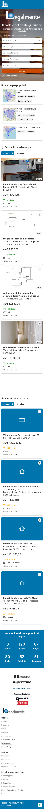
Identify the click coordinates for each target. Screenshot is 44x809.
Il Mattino (4, 779)
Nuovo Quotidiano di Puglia (12, 790)
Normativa (5, 756)
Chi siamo (5, 721)
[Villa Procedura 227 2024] (22, 420)
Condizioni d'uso (8, 739)
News (3, 729)
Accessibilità (6, 736)
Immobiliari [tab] (8, 153)
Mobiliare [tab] (22, 35)
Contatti (4, 732)
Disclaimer (5, 725)
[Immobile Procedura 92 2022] (22, 528)
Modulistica (5, 759)
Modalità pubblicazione (10, 767)
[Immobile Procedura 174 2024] (22, 583)
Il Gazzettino (6, 783)
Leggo (4, 794)
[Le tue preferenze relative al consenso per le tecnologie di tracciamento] (40, 805)
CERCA (22, 71)
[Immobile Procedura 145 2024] (22, 471)
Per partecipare (7, 763)
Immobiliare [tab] (9, 35)
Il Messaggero (7, 776)
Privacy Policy (6, 743)
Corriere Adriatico (8, 787)
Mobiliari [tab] (20, 153)
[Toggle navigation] (40, 4)
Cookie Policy (6, 747)
